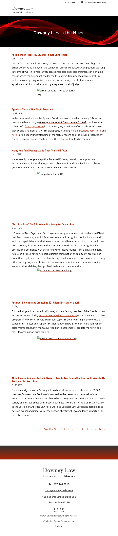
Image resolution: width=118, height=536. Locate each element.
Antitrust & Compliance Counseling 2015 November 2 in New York (45, 302)
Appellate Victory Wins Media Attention (32, 109)
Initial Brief (64, 139)
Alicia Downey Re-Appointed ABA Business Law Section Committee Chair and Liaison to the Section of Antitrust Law (59, 379)
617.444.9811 (61, 484)
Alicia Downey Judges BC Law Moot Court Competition (39, 54)
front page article (34, 126)
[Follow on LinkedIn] (55, 509)
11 (87, 429)
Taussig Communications (64, 521)
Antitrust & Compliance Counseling (58, 315)
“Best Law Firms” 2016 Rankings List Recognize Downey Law (43, 224)
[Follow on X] (62, 509)
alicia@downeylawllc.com (59, 490)
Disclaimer (59, 526)
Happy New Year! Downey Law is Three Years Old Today (39, 150)
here (73, 130)
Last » (102, 429)
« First (62, 429)
